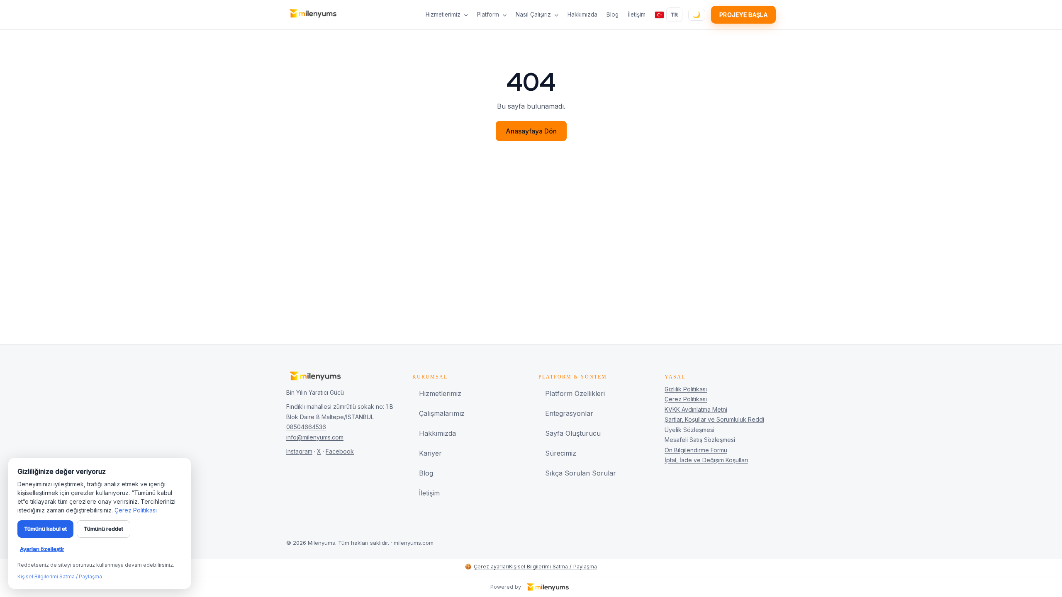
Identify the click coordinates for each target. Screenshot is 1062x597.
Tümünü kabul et (45, 528)
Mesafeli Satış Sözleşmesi (700, 439)
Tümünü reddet (103, 528)
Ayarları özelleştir (42, 549)
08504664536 (306, 426)
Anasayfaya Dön (531, 131)
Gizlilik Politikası (686, 389)
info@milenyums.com (314, 437)
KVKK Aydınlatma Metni (696, 409)
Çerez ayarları (487, 566)
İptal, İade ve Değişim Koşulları (706, 460)
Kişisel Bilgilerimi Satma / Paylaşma (553, 566)
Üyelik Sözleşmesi (689, 429)
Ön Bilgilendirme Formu (696, 450)
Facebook (340, 451)
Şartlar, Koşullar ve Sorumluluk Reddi (714, 419)
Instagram (299, 451)
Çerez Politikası (686, 399)
